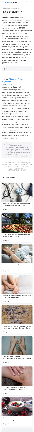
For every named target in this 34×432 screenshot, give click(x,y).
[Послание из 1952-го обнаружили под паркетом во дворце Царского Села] (17, 319)
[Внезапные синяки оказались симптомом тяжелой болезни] (17, 380)
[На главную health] (13, 2)
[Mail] (6, 2)
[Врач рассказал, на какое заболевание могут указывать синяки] (17, 350)
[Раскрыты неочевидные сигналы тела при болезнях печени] (17, 289)
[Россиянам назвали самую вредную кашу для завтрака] (17, 411)
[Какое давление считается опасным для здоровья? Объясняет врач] (17, 197)
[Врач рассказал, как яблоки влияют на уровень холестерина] (17, 227)
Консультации (6, 8)
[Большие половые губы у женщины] (17, 258)
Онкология (15, 8)
